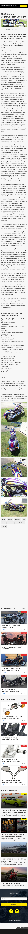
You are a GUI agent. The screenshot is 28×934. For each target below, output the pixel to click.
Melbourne (11, 523)
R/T (24, 519)
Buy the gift (23, 6)
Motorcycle (17, 519)
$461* (3, 741)
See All (24, 608)
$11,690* (4, 651)
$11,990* (4, 693)
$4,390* (4, 629)
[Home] (14, 916)
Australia (10, 519)
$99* (3, 720)
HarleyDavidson (20, 523)
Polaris (4, 526)
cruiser (4, 523)
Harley (3, 519)
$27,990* (4, 672)
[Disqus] (14, 563)
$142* (3, 784)
